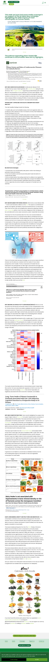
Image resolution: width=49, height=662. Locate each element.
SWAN (29, 527)
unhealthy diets (32, 89)
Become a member (14, 2)
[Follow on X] (8, 651)
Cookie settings (13, 659)
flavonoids (20, 417)
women (29, 559)
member (13, 623)
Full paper (24, 83)
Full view (24, 52)
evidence (22, 390)
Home (6, 641)
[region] (24, 657)
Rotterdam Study (18, 320)
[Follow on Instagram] (11, 651)
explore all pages (24, 645)
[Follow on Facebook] (6, 651)
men (25, 559)
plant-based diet (9, 210)
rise (27, 204)
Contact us (41, 641)
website (32, 623)
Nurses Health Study (27, 431)
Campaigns (22, 641)
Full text (24, 411)
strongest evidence (17, 90)
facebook (26, 621)
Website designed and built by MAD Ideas (24, 635)
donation (24, 623)
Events (13, 641)
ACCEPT (37, 659)
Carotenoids (8, 422)
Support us (31, 641)
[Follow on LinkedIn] (14, 651)
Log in (11, 4)
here (23, 280)
